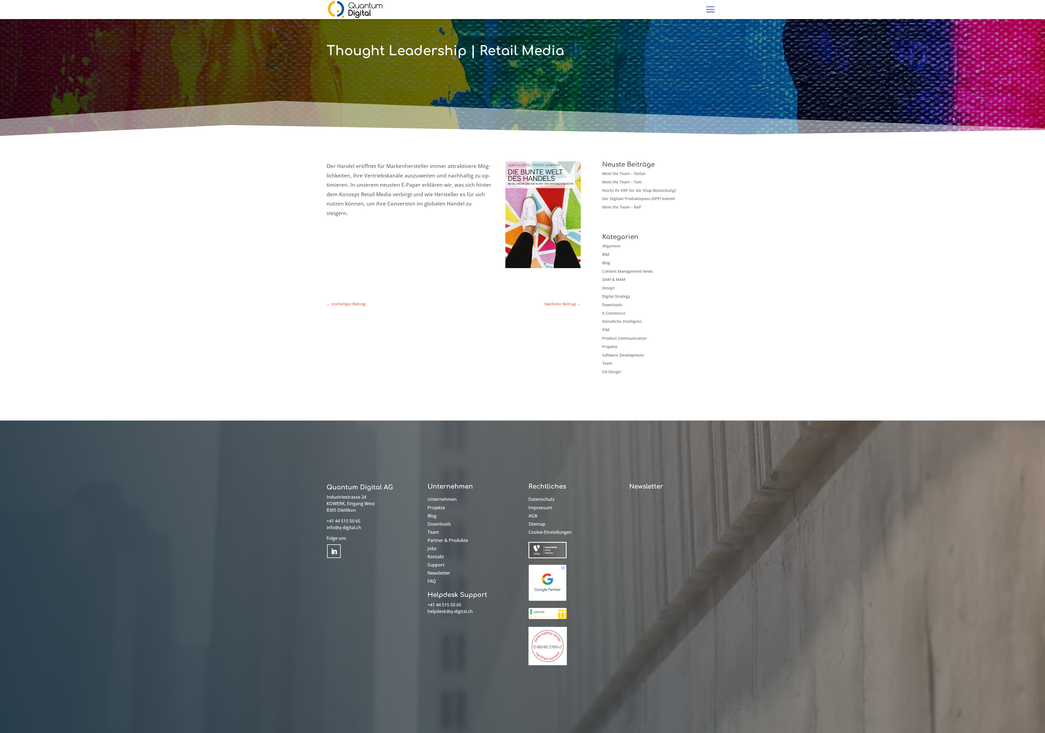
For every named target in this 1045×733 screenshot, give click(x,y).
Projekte (609, 346)
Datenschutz (541, 499)
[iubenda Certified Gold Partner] (547, 619)
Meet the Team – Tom (622, 182)
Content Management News (627, 271)
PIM (605, 329)
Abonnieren (654, 504)
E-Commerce (613, 313)
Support (436, 565)
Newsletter (439, 573)
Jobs (432, 549)
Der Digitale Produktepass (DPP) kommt (638, 198)
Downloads (612, 304)
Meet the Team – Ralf (621, 207)
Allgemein (611, 246)
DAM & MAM (613, 279)
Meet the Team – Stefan (624, 173)
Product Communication (624, 338)
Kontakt (436, 557)
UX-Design (611, 371)
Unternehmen (442, 499)
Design (608, 287)
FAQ (432, 581)
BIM (605, 254)
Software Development (623, 355)
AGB (532, 516)
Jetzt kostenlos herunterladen (380, 248)
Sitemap (536, 524)
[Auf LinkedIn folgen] (334, 551)
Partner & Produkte (448, 540)
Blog (606, 262)
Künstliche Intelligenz (622, 321)
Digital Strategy (616, 296)
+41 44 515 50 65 (343, 521)
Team (607, 363)
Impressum (540, 508)
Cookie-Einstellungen (550, 532)
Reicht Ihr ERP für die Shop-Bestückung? (639, 190)
